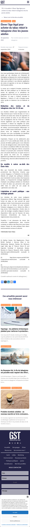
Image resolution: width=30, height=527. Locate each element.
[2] (17, 98)
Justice (22, 461)
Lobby (14, 455)
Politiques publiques (6, 21)
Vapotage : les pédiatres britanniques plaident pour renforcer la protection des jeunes (14, 330)
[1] (28, 73)
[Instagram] (15, 443)
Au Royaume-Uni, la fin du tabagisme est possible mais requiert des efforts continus (15, 371)
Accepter (15, 512)
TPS (3, 8)
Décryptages (16, 447)
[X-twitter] (12, 443)
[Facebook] (9, 443)
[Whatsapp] (20, 443)
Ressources (8, 450)
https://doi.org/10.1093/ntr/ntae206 (10, 252)
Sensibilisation (8, 464)
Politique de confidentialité (22, 524)
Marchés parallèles (20, 464)
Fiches (24, 447)
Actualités (8, 8)
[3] (16, 187)
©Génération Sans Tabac (8, 231)
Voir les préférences (15, 521)
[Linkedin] (18, 443)
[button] (27, 497)
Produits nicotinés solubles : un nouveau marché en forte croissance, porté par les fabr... (14, 413)
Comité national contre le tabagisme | (14, 276)
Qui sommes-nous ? (19, 450)
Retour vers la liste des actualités (12, 17)
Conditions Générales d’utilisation (9, 524)
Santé (13, 21)
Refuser (15, 516)
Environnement (8, 458)
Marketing (21, 455)
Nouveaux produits (5, 305)
